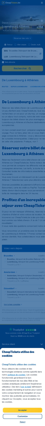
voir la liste (26, 387)
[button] (22, 422)
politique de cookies (16, 375)
